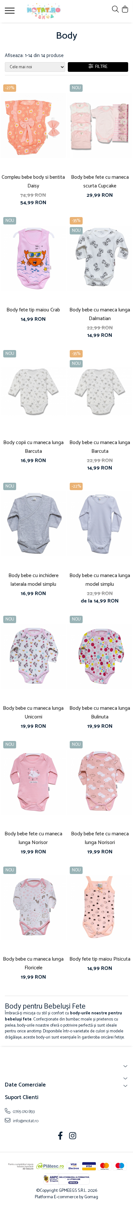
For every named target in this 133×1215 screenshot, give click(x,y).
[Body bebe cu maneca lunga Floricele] (33, 908)
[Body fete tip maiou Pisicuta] (99, 908)
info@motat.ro (25, 1121)
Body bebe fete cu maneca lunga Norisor (33, 838)
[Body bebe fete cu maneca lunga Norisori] (99, 782)
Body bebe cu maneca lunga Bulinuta (99, 712)
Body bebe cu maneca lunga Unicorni (33, 712)
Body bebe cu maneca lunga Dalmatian (99, 314)
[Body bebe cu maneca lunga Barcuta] (99, 391)
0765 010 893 (23, 1111)
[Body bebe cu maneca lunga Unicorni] (33, 657)
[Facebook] (60, 1137)
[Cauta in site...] (115, 10)
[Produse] (10, 12)
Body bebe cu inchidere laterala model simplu (33, 580)
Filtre (100, 67)
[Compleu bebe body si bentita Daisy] (33, 126)
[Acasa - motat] (43, 11)
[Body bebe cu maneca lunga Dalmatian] (99, 258)
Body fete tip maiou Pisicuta (99, 959)
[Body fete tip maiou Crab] (33, 258)
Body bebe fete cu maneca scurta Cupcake (100, 181)
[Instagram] (72, 1137)
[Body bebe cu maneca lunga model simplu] (99, 524)
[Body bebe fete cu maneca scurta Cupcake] (99, 126)
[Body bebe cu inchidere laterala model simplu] (33, 524)
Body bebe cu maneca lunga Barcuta (99, 447)
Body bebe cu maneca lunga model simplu (99, 580)
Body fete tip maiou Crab (33, 310)
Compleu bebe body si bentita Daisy (33, 181)
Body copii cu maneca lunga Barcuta (33, 447)
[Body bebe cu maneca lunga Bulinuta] (99, 657)
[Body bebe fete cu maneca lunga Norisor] (33, 782)
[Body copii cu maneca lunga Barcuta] (33, 391)
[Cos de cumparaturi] (124, 10)
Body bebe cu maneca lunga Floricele (33, 963)
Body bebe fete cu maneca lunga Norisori (100, 838)
